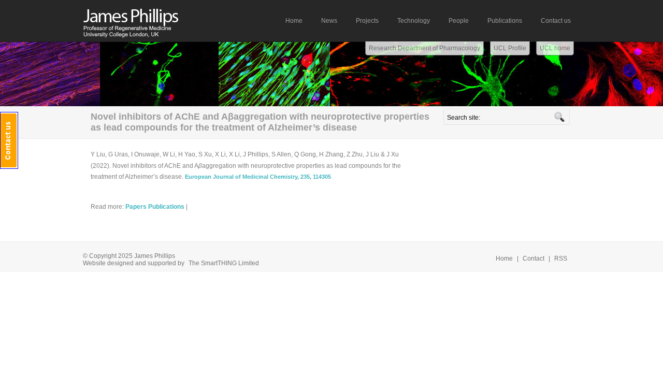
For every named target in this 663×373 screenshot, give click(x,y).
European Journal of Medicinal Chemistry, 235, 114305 (258, 177)
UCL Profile (510, 48)
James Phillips (155, 20)
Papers (136, 206)
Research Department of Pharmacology (424, 48)
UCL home (555, 48)
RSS (560, 258)
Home (504, 258)
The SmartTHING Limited (224, 263)
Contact (533, 258)
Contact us (9, 140)
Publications (166, 206)
